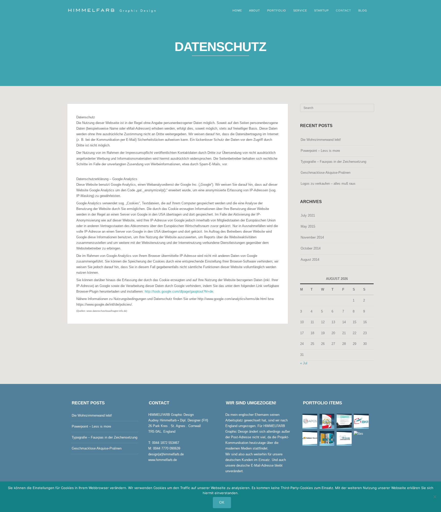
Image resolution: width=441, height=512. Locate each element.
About (254, 10)
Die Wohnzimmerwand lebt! (321, 140)
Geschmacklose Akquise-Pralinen (325, 172)
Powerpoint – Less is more (320, 151)
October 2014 (311, 248)
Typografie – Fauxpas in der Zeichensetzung (333, 162)
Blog (362, 10)
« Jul (303, 363)
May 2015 (308, 226)
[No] (434, 496)
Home (237, 10)
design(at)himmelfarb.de (166, 454)
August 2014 (310, 259)
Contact (343, 10)
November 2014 (312, 237)
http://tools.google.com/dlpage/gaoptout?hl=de (179, 291)
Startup (321, 10)
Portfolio (276, 10)
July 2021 (308, 215)
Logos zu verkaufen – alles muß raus (328, 183)
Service (300, 10)
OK (222, 502)
